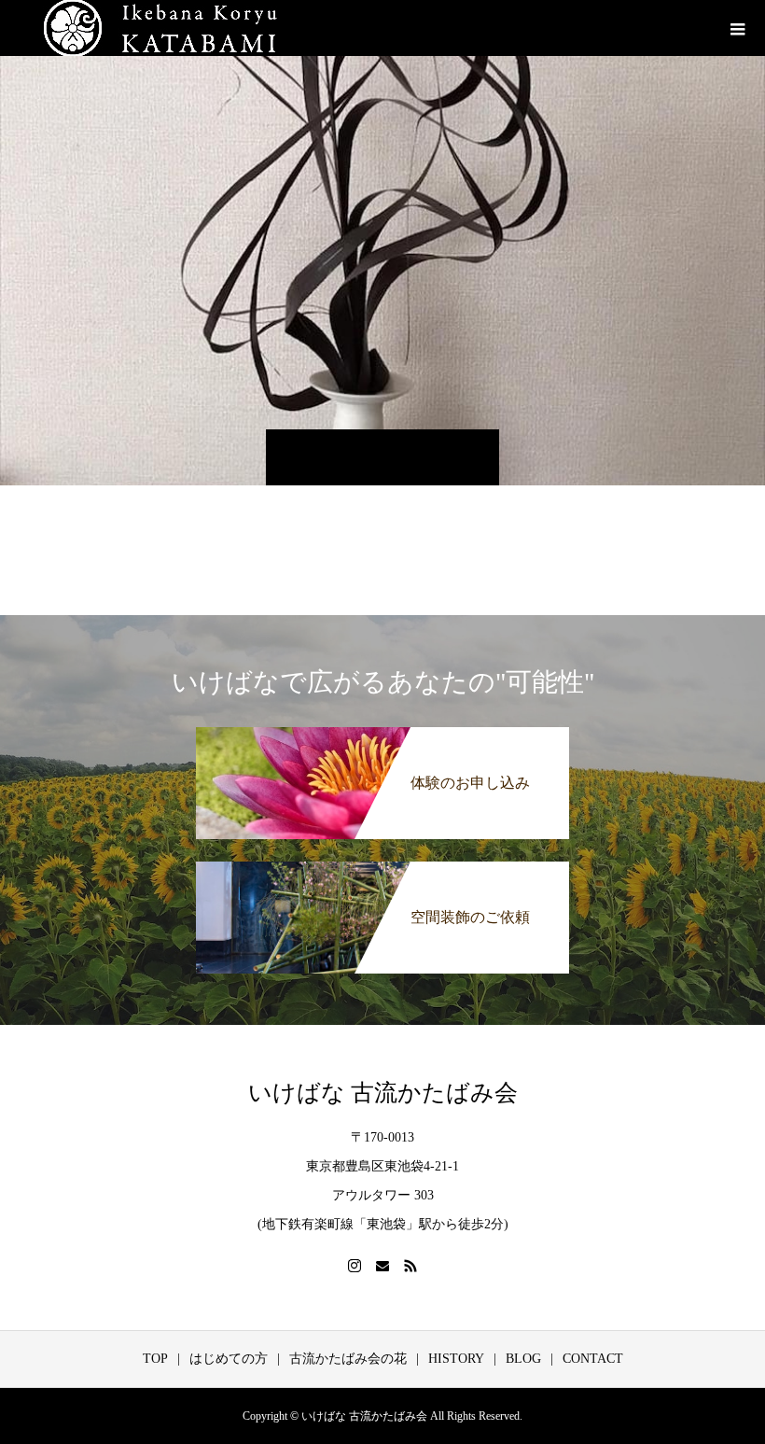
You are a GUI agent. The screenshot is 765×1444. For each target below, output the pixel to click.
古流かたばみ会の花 (348, 1359)
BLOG (523, 1359)
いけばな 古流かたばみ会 (383, 1092)
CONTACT (593, 1359)
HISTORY (456, 1359)
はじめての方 (228, 1359)
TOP (155, 1359)
